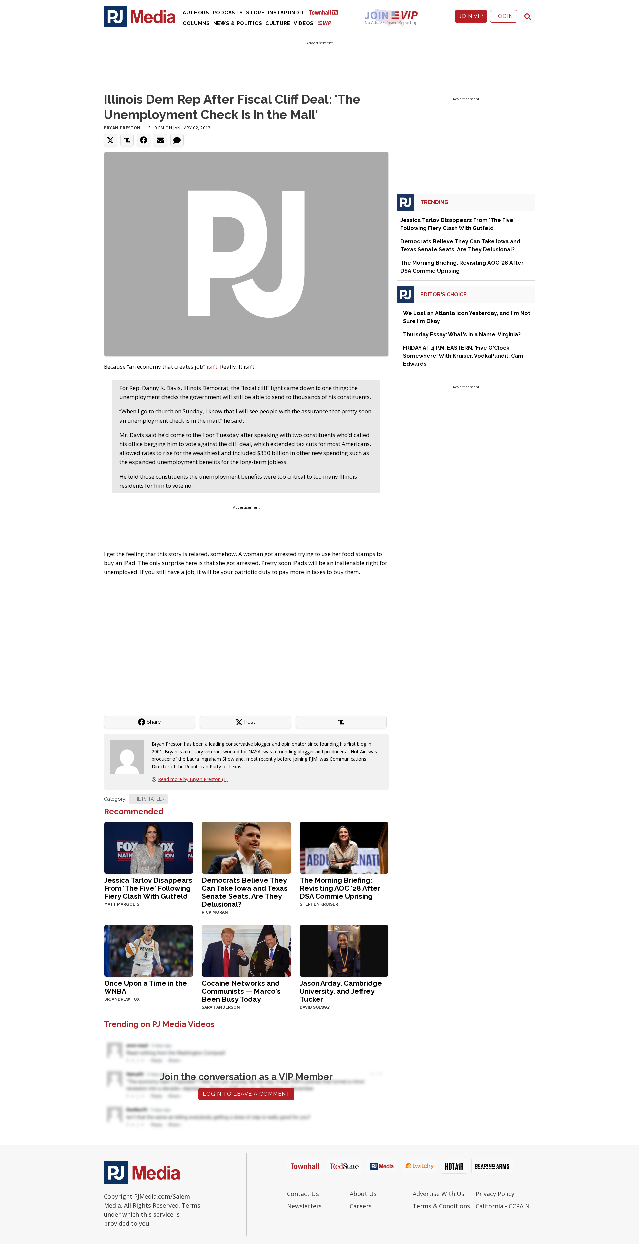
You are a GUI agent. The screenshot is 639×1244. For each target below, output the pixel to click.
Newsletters (304, 1206)
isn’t (212, 366)
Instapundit (286, 13)
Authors (196, 13)
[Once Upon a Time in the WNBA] (148, 950)
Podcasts (228, 13)
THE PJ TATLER (148, 799)
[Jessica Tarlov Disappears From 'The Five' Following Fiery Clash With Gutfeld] (148, 847)
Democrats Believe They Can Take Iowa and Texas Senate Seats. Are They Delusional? (245, 892)
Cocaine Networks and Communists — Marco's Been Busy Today (241, 991)
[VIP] (325, 22)
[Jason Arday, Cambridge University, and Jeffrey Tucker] (344, 950)
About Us (363, 1194)
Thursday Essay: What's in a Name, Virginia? (462, 334)
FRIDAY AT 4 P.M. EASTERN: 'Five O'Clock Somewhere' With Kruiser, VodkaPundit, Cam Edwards (463, 356)
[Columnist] (129, 756)
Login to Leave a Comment (246, 1094)
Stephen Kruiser (319, 904)
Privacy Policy (495, 1194)
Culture (277, 23)
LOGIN (503, 16)
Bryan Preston (122, 128)
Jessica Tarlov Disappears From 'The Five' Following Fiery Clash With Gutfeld (148, 888)
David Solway (315, 1007)
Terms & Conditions (441, 1206)
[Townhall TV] (326, 12)
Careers (361, 1206)
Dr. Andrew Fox (122, 999)
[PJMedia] (140, 16)
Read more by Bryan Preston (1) (193, 779)
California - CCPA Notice (505, 1206)
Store (255, 13)
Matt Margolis (121, 904)
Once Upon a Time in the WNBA (145, 987)
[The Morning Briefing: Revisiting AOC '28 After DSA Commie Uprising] (344, 847)
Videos (304, 23)
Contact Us (303, 1194)
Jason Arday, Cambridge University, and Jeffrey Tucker (341, 991)
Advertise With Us (438, 1194)
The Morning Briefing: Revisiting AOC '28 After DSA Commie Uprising (340, 888)
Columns (196, 23)
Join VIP (471, 16)
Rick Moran (215, 912)
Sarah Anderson (221, 1007)
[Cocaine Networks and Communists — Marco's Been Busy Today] (246, 950)
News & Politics (237, 23)
